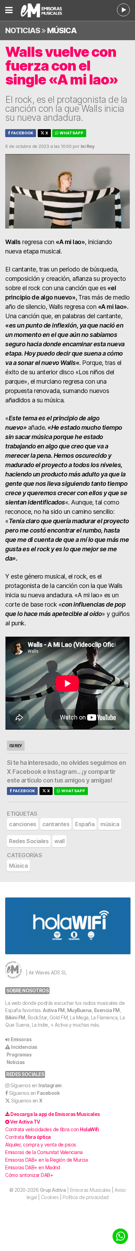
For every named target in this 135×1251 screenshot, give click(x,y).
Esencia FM (107, 1010)
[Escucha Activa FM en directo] (123, 9)
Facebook (21, 133)
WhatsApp (70, 133)
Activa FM (54, 1010)
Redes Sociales (28, 841)
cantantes (56, 824)
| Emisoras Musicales (75, 1190)
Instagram (62, 771)
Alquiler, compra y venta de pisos (40, 1144)
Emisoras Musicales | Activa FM (47, 10)
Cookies (50, 1197)
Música (61, 30)
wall (59, 841)
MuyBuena (79, 1010)
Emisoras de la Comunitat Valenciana (44, 1152)
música (109, 824)
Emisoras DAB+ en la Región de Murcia (46, 1160)
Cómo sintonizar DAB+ (29, 1175)
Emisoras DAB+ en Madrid (32, 1167)
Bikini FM (15, 1017)
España (84, 824)
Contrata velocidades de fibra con (52, 1129)
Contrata (28, 1137)
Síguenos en (36, 1085)
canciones (22, 824)
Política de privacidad (86, 1197)
